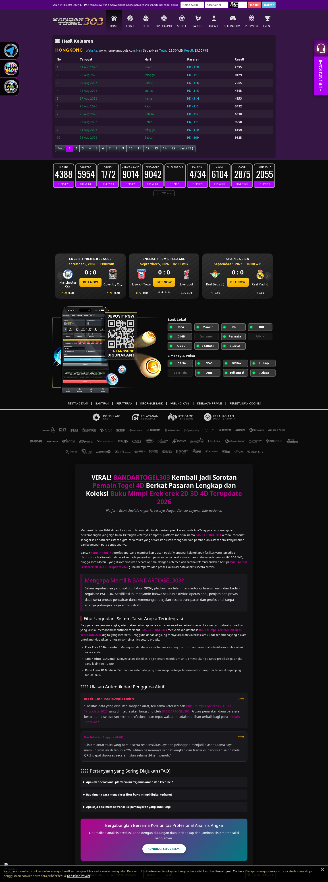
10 (131, 148)
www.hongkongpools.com (117, 50)
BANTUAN (102, 403)
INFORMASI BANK (151, 403)
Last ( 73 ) (186, 148)
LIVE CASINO (164, 26)
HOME (114, 26)
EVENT (267, 26)
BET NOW (90, 282)
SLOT (146, 26)
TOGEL (130, 26)
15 (173, 148)
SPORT (182, 26)
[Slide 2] (162, 292)
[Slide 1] (159, 292)
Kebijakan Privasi (78, 876)
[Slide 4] (169, 292)
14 (164, 148)
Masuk (254, 5)
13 (156, 148)
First (61, 148)
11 (139, 148)
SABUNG (198, 26)
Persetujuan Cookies (230, 871)
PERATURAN (124, 403)
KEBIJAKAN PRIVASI (209, 403)
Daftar (269, 5)
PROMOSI (251, 26)
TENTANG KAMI (77, 403)
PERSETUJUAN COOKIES (245, 403)
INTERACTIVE (232, 26)
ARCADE (214, 26)
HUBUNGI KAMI (179, 403)
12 (147, 148)
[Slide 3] (165, 292)
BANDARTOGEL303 (176, 711)
